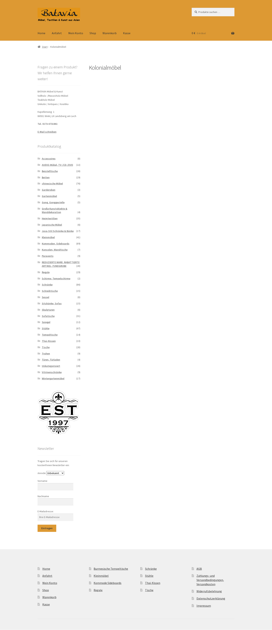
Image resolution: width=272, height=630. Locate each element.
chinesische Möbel (52, 183)
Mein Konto (75, 33)
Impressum (204, 605)
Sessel (45, 297)
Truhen (46, 353)
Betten (46, 177)
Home (41, 33)
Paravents (47, 256)
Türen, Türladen (51, 359)
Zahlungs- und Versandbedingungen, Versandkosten (210, 580)
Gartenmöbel (49, 196)
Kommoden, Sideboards (55, 243)
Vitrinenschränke (52, 372)
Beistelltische (50, 171)
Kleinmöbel (48, 237)
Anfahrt (57, 33)
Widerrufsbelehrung (209, 591)
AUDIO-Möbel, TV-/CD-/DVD (57, 165)
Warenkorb (110, 33)
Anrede (42, 473)
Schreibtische (50, 291)
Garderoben (48, 189)
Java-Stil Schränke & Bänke (58, 231)
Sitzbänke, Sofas (52, 303)
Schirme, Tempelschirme (56, 278)
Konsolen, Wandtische (55, 249)
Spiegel (46, 322)
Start (45, 46)
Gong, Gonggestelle (53, 202)
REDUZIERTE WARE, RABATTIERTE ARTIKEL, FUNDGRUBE (61, 264)
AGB (199, 568)
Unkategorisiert (51, 366)
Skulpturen (48, 309)
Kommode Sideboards (107, 583)
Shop (93, 33)
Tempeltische (50, 334)
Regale (46, 272)
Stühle (45, 328)
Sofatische (48, 316)
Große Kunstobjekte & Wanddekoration (54, 210)
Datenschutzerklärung (211, 598)
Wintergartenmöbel (53, 378)
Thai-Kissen (49, 341)
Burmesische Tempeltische (111, 568)
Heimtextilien (50, 218)
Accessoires (49, 158)
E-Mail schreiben (47, 131)
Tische (46, 347)
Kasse (126, 33)
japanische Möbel (52, 224)
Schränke (47, 284)
